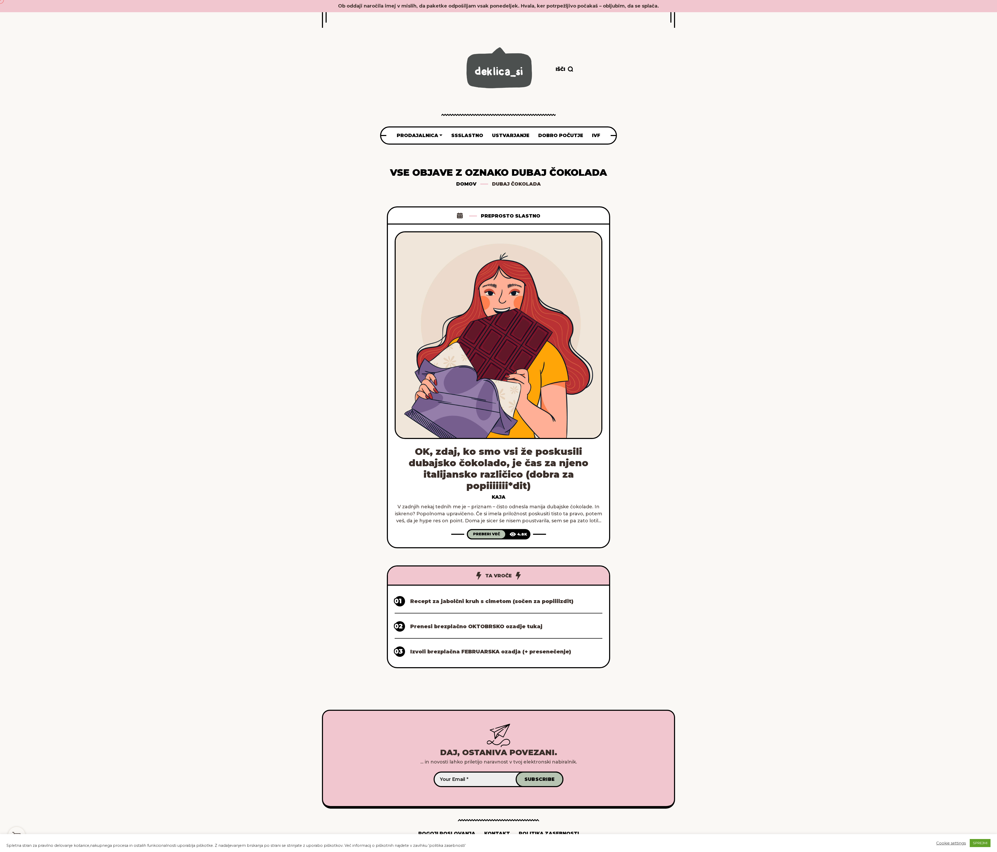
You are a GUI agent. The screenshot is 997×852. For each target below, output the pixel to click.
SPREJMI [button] (980, 843)
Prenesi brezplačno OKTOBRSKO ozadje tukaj (476, 626)
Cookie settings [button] (951, 843)
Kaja (499, 497)
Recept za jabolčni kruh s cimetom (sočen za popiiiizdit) (492, 601)
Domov (466, 184)
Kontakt (497, 833)
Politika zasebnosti (549, 833)
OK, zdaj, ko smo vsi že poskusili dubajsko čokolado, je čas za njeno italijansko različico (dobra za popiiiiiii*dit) (498, 468)
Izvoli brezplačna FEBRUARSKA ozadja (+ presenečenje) (490, 651)
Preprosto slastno (510, 216)
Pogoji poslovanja (446, 833)
